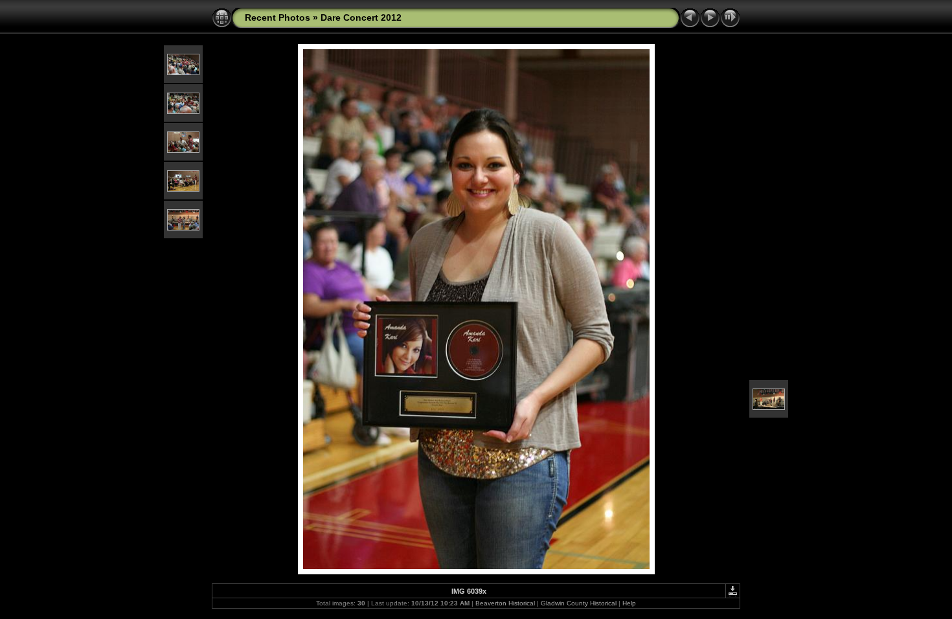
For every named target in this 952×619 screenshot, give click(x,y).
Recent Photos (277, 17)
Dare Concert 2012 (361, 17)
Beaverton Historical (505, 603)
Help (629, 603)
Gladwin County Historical (579, 603)
